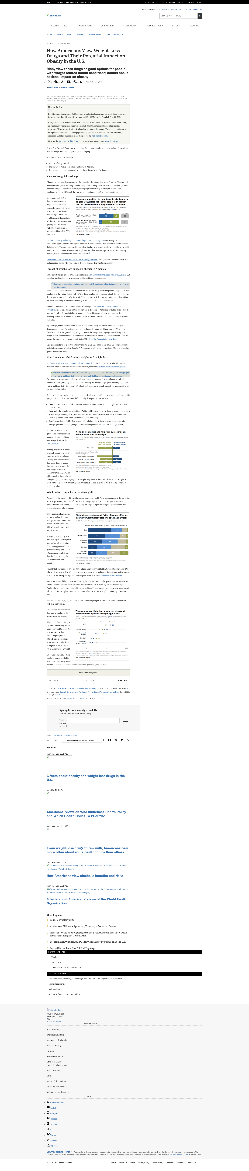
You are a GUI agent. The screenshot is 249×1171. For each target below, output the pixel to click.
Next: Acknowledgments (88, 672)
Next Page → (124, 680)
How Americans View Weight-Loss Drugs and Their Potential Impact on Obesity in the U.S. (87, 979)
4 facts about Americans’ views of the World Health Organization (87, 901)
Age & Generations (55, 1056)
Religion (50, 1051)
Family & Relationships (57, 1065)
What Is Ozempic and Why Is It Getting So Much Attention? (78, 688)
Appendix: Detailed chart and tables (64, 994)
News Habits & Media (56, 1086)
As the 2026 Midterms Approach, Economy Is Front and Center (83, 926)
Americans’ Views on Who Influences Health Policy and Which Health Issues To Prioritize (86, 814)
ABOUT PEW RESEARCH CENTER (58, 1152)
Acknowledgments (57, 984)
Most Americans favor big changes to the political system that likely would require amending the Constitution (88, 934)
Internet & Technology (56, 1081)
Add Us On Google (93, 82)
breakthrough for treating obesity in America (108, 274)
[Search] (200, 16)
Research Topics (59, 25)
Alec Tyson (53, 88)
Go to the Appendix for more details (103, 338)
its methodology (111, 141)
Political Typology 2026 (62, 919)
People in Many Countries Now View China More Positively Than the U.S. (88, 941)
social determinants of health (110, 575)
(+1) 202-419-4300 (54, 1021)
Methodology (54, 989)
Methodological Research (58, 1092)
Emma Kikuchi (68, 88)
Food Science (57, 735)
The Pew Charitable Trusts (179, 1154)
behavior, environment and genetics (111, 366)
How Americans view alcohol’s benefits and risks (85, 875)
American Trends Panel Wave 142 (66, 967)
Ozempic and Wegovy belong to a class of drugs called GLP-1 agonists (76, 240)
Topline (54, 957)
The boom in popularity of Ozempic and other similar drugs (71, 363)
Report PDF (56, 962)
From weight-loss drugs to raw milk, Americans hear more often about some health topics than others (88, 850)
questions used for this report (70, 141)
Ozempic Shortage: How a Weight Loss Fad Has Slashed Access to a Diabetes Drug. (89, 692)
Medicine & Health (70, 735)
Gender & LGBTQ (54, 1061)
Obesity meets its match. (76, 698)
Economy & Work (54, 1070)
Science (50, 1075)
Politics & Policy (53, 1029)
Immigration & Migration (57, 1040)
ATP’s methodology (100, 135)
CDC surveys (52, 443)
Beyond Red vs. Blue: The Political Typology (72, 948)
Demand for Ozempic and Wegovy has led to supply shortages (72, 259)
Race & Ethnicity (54, 1045)
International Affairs (55, 1034)
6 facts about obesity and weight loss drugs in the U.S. (86, 777)
